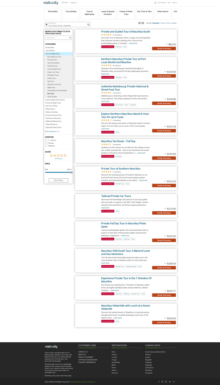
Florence (115, 373)
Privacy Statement (85, 357)
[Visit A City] (51, 347)
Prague (114, 360)
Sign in (174, 2)
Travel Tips (162, 2)
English (73, 2)
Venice (114, 370)
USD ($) (64, 2)
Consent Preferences (87, 362)
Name (174, 23)
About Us (82, 354)
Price (169, 23)
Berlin (114, 365)
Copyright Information (87, 360)
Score (163, 23)
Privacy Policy (75, 382)
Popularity (155, 23)
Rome (114, 367)
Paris (113, 352)
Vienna (114, 354)
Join (169, 2)
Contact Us (83, 352)
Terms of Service (88, 382)
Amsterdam (116, 362)
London (114, 357)
